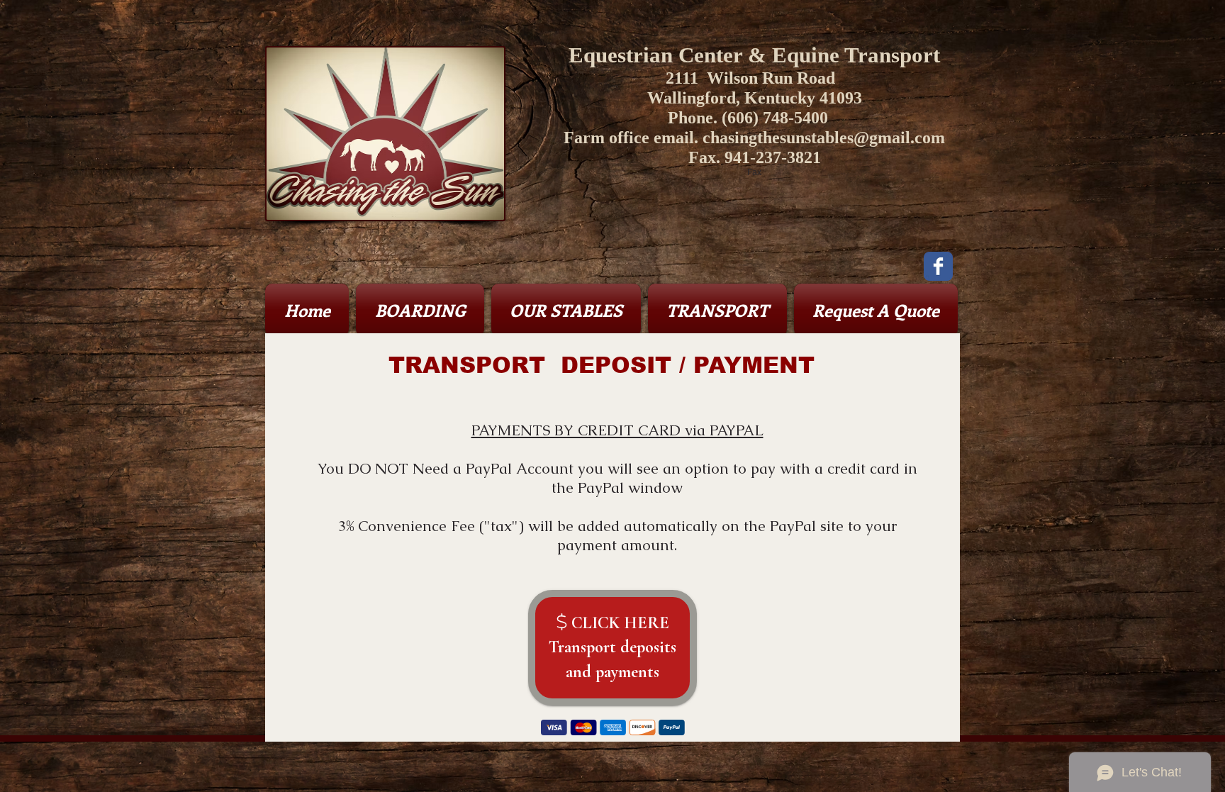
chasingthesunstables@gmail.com (824, 137)
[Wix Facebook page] (938, 266)
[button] (420, 310)
